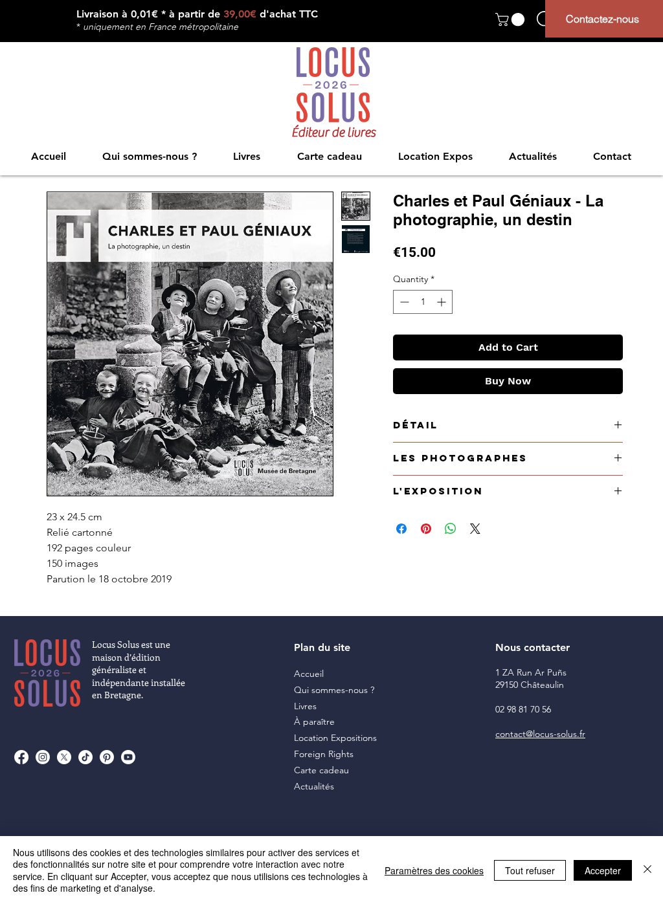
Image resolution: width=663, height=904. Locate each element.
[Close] (647, 870)
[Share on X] (475, 528)
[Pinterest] (107, 757)
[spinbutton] (422, 302)
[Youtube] (128, 757)
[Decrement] (403, 302)
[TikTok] (85, 757)
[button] (511, 19)
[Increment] (442, 302)
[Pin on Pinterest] (426, 528)
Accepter (603, 870)
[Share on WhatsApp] (450, 528)
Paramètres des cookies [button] (434, 870)
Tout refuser (530, 870)
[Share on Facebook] (401, 528)
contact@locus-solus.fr (540, 734)
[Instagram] (43, 757)
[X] (64, 757)
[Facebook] (21, 757)
